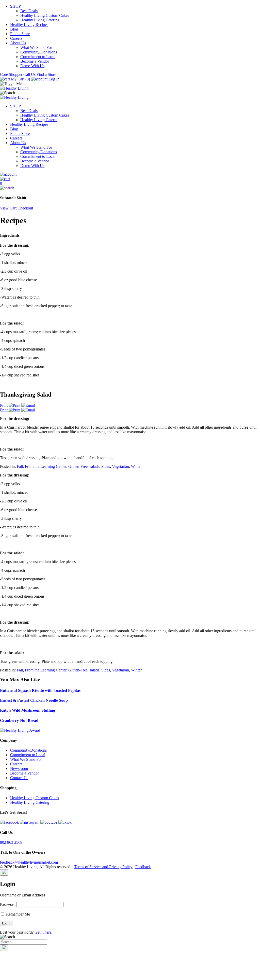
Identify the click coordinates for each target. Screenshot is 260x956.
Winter (136, 466)
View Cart (8, 208)
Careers (16, 38)
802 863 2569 (11, 842)
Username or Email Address (22, 895)
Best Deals (29, 11)
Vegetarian (120, 466)
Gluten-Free (78, 466)
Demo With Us (32, 66)
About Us (18, 43)
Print (4, 405)
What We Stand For (36, 47)
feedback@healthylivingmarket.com (29, 862)
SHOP (15, 6)
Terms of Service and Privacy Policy (103, 867)
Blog (14, 29)
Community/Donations (38, 52)
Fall (20, 466)
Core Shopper (11, 74)
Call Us (29, 74)
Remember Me (17, 914)
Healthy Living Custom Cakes (44, 15)
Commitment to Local (37, 56)
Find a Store (20, 34)
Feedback (143, 867)
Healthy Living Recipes (29, 24)
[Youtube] (48, 822)
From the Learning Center (45, 466)
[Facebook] (9, 822)
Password (7, 904)
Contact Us (19, 778)
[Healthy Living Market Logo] (14, 97)
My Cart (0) (20, 79)
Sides (105, 466)
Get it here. (43, 932)
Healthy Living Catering (39, 20)
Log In (53, 79)
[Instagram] (29, 822)
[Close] (4, 872)
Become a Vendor (34, 61)
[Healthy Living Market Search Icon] (130, 188)
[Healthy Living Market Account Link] (130, 174)
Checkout (25, 208)
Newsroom (19, 768)
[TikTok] (65, 822)
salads (94, 466)
